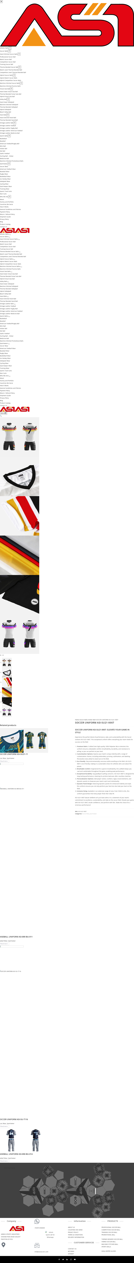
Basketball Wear (5, 356)
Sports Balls (4, 316)
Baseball (3, 321)
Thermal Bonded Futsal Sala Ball (10, 276)
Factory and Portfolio (7, 381)
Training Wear (4, 368)
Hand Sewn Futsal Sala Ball (9, 274)
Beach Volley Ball (5, 294)
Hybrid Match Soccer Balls (8, 261)
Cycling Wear (4, 363)
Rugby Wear (4, 353)
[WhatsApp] (2, 633)
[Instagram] (70, 1259)
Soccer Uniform (90, 798)
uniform (122, 769)
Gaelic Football (5, 333)
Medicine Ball (4, 338)
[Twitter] (63, 1259)
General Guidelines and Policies (10, 388)
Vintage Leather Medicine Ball (10, 314)
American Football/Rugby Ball (9, 323)
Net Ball (2, 331)
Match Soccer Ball (6, 244)
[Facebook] (59, 1259)
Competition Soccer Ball (8, 246)
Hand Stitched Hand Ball (8, 299)
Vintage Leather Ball (6, 304)
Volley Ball (3, 281)
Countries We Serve (6, 383)
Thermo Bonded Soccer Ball (9, 251)
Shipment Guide (5, 395)
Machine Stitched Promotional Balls (11, 341)
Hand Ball (3, 296)
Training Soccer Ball (6, 249)
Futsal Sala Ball (5, 271)
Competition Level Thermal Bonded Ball (13, 256)
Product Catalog (5, 403)
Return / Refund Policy (7, 393)
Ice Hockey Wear (5, 358)
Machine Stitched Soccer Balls (10, 266)
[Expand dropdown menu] (10, 234)
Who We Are (4, 376)
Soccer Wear (4, 346)
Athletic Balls (4, 234)
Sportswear (3, 343)
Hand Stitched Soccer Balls (9, 239)
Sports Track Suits (6, 371)
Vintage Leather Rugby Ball (9, 309)
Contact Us (3, 405)
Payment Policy (5, 391)
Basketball (3, 318)
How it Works (4, 385)
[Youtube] (74, 1259)
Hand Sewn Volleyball (7, 284)
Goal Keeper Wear (6, 366)
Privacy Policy (4, 398)
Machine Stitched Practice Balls (10, 269)
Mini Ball (3, 326)
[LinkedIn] (67, 1259)
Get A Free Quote (9, 1168)
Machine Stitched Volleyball (9, 286)
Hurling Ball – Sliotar (6, 336)
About (2, 378)
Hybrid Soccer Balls (6, 259)
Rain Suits (3, 373)
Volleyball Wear (5, 361)
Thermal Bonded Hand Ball (9, 301)
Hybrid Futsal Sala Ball (7, 279)
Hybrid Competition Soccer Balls (10, 264)
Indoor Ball (3, 328)
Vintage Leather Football (8, 306)
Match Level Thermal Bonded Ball (11, 254)
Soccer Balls (4, 237)
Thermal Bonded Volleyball (9, 289)
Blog (1, 400)
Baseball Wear (4, 351)
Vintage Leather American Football (11, 311)
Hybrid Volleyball (5, 291)
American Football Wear (8, 348)
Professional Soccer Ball (8, 242)
